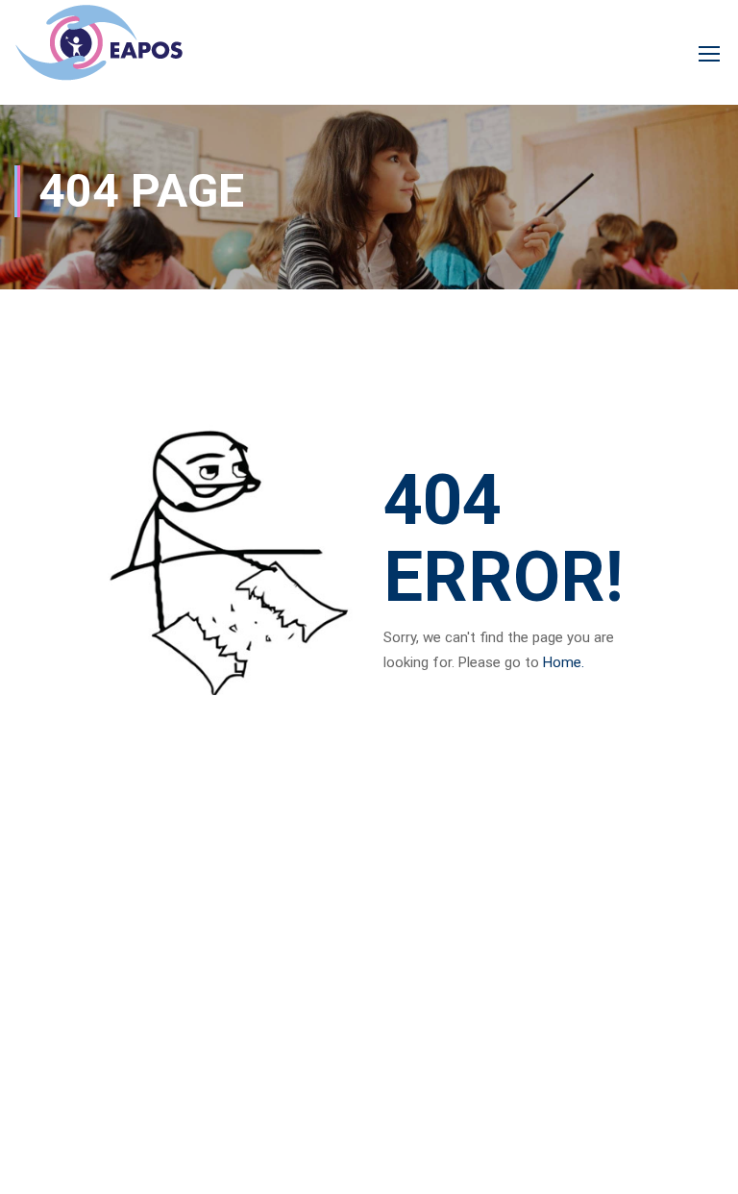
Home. (563, 662)
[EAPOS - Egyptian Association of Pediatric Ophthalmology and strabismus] (98, 52)
